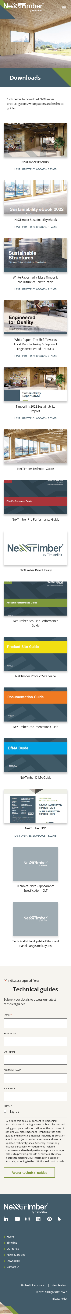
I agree (14, 1111)
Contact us (13, 1267)
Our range (13, 1248)
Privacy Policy (59, 1298)
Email (8, 1015)
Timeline (12, 1242)
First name (10, 1033)
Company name (12, 1070)
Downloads (13, 1261)
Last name (9, 1051)
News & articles (16, 1254)
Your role (9, 1088)
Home (10, 1236)
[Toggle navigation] (64, 7)
